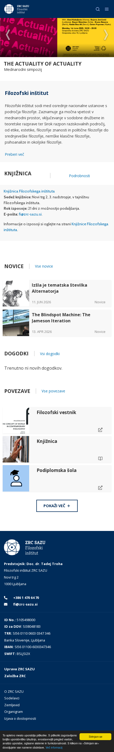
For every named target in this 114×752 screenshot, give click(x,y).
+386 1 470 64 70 (25, 597)
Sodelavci (11, 698)
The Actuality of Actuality (42, 63)
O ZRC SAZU (14, 691)
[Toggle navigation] (106, 9)
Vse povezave (53, 390)
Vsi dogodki (50, 353)
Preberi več (14, 154)
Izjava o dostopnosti (20, 718)
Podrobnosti (79, 175)
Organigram (13, 711)
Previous (8, 35)
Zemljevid (12, 705)
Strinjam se (95, 737)
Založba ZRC (15, 675)
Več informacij (54, 747)
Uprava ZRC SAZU (19, 669)
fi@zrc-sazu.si (30, 214)
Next (106, 35)
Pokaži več (54, 505)
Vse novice (44, 266)
